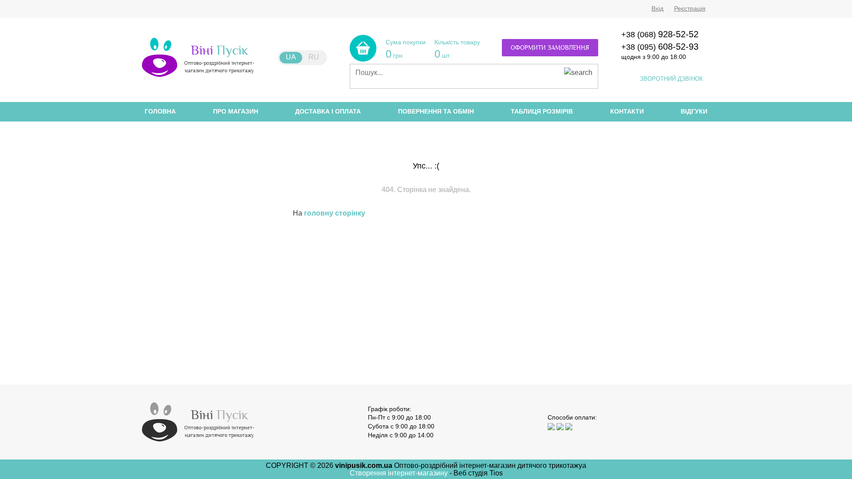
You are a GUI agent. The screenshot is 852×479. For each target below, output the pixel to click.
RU (313, 57)
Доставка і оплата (328, 111)
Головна (160, 111)
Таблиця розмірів (542, 111)
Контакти (627, 111)
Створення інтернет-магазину (400, 473)
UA (291, 57)
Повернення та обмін (436, 111)
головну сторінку (334, 213)
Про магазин (235, 111)
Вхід (657, 8)
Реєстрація (690, 8)
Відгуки (694, 111)
